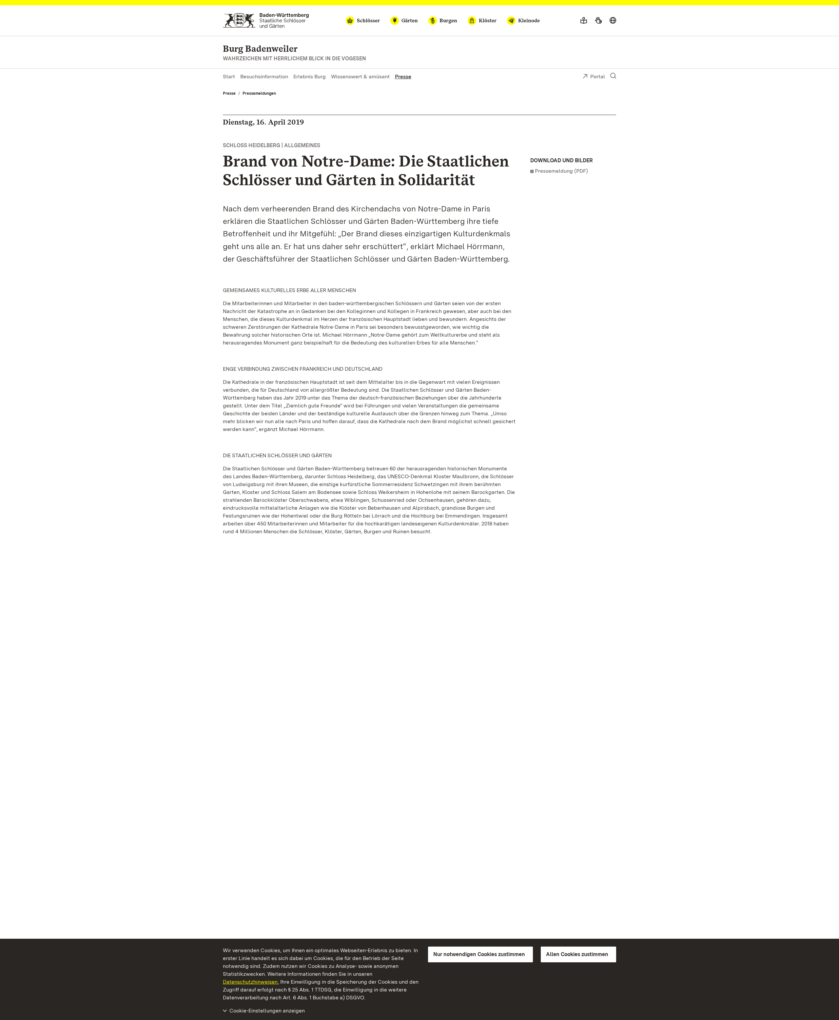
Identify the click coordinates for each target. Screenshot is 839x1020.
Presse (403, 76)
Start (229, 76)
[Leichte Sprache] (584, 20)
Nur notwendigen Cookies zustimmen (479, 954)
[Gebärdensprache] (598, 20)
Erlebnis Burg (309, 76)
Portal (597, 76)
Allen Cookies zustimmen (577, 954)
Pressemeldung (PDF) (561, 171)
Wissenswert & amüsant (360, 76)
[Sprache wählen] (613, 20)
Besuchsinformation (264, 76)
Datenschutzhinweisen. (251, 982)
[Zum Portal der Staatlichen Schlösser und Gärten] (266, 20)
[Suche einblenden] (613, 76)
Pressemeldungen (259, 93)
